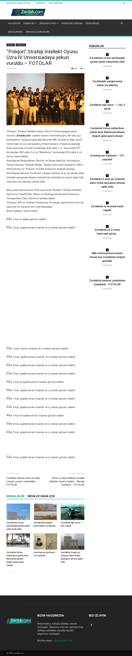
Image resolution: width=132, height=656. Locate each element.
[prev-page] (8, 572)
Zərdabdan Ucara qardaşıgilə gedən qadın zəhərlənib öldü (18, 525)
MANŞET (10, 45)
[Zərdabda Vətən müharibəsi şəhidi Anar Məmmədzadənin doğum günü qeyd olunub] (18, 541)
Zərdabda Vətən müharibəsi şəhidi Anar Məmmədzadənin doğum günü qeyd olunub (17, 558)
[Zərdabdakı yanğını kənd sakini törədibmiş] (45, 512)
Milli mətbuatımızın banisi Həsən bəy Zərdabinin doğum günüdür (107, 257)
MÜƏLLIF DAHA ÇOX (41, 496)
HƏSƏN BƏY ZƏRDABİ (72, 23)
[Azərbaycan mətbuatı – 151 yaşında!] (45, 541)
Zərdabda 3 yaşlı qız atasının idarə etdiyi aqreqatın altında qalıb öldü (107, 182)
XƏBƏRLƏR (28, 23)
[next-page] (14, 572)
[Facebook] (124, 3)
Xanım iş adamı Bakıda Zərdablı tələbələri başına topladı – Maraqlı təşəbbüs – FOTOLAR (66, 481)
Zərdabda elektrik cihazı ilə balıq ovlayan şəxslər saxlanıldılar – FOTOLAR (23, 481)
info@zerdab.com (62, 640)
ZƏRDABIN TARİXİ (47, 23)
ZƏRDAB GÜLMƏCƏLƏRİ (37, 31)
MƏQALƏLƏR (15, 496)
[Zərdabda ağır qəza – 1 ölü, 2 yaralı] (72, 512)
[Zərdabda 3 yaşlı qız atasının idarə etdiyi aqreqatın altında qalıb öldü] (72, 541)
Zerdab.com (40, 3)
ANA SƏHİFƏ (14, 23)
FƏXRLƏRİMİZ (92, 23)
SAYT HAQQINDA (55, 3)
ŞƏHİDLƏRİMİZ (15, 31)
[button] (122, 23)
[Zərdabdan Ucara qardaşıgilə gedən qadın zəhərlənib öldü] (18, 512)
